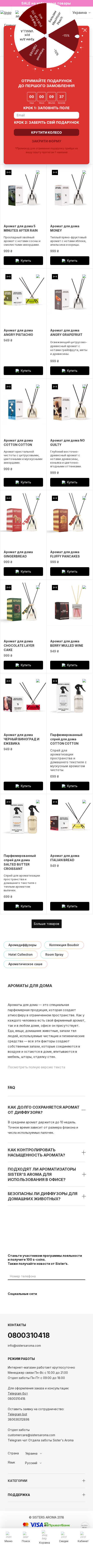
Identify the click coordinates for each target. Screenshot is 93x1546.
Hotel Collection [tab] (20, 954)
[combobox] (41, 1453)
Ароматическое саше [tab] (25, 964)
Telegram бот (18, 1393)
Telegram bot (17, 1414)
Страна (13, 1453)
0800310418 (29, 1335)
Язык (11, 1462)
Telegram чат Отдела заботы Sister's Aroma (41, 1440)
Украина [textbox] (31, 1453)
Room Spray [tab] (54, 954)
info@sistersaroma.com (24, 1345)
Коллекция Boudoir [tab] (64, 945)
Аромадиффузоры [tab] (22, 945)
